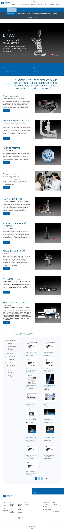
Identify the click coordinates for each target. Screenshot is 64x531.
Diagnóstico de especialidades (23, 9)
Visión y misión (5, 510)
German (10, 372)
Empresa (4, 505)
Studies (10, 349)
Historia (4, 508)
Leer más (6, 110)
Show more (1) (10, 353)
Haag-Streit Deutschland (47, 509)
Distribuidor (27, 504)
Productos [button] (14, 4)
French (10, 375)
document (11, 365)
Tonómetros (55, 13)
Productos (7, 20)
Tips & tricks (11, 351)
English (10, 370)
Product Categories (11, 356)
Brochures (11, 343)
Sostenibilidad (5, 507)
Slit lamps (11, 359)
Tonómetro (20, 510)
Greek (10, 376)
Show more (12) (10, 379)
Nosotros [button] (33, 4)
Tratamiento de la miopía (20, 518)
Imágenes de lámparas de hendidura (24, 13)
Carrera (47, 1)
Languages (9, 368)
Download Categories (12, 340)
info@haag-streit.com (56, 511)
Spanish (10, 373)
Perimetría (19, 515)
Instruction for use (11, 347)
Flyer (10, 345)
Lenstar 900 (20, 514)
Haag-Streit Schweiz (46, 504)
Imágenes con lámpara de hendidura (20, 508)
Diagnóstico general (11, 9)
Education (19, 502)
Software (11, 514)
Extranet (43, 1)
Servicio (26, 505)
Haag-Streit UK (45, 506)
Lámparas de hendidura (11, 13)
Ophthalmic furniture (52, 9)
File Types (9, 362)
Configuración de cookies (6, 503)
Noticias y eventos (49, 4)
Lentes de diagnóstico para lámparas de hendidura (41, 13)
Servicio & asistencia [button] (24, 4)
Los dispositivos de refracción (32, 17)
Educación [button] (40, 4)
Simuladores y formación (41, 9)
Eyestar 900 (20, 512)
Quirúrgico (32, 9)
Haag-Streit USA (45, 507)
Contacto (58, 4)
